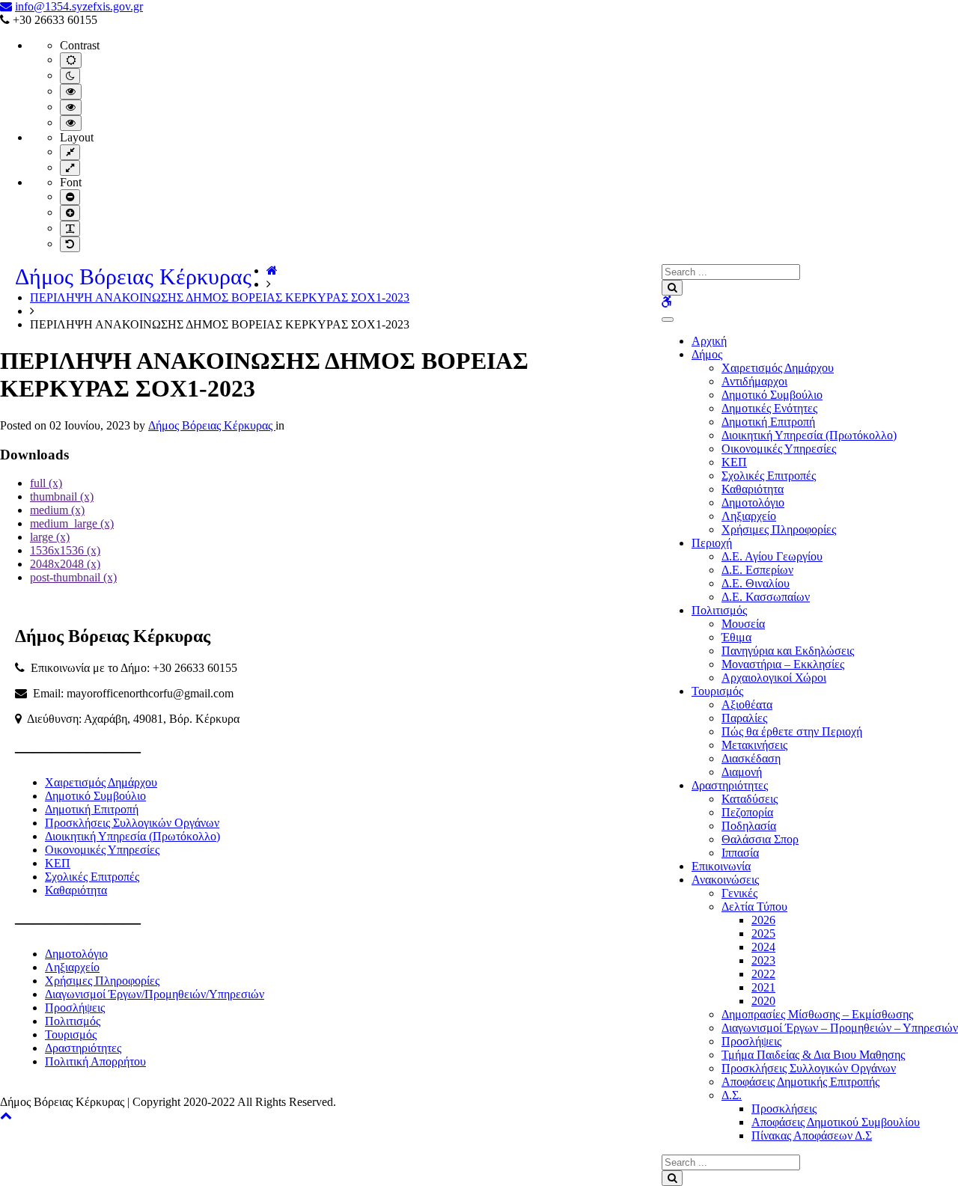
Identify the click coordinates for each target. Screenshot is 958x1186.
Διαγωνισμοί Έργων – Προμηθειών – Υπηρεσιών (839, 1027)
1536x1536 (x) (65, 550)
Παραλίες (744, 718)
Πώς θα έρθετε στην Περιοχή (791, 731)
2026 (763, 920)
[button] (6, 1115)
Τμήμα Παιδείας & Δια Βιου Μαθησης (813, 1054)
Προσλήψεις (751, 1041)
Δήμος (707, 354)
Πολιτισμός (719, 610)
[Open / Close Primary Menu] (668, 319)
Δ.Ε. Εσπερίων (757, 569)
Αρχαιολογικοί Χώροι (773, 677)
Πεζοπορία (747, 812)
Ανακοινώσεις (725, 879)
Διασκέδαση (751, 758)
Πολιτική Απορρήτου (95, 1061)
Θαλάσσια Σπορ (760, 839)
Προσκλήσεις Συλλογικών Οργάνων (808, 1068)
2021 (763, 987)
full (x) (46, 483)
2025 (763, 933)
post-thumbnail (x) (73, 577)
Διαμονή (741, 771)
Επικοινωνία (721, 866)
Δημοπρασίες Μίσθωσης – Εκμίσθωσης (817, 1014)
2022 (763, 974)
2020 (763, 1000)
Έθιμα (736, 637)
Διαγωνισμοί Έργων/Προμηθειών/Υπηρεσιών (154, 994)
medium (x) (57, 510)
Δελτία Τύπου (754, 906)
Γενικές (739, 893)
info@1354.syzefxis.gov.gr (79, 6)
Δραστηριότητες (730, 785)
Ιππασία (740, 852)
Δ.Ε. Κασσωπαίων (765, 596)
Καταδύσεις (749, 798)
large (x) (50, 537)
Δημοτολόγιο (752, 502)
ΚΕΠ (734, 462)
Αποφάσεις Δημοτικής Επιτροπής (800, 1081)
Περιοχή (712, 543)
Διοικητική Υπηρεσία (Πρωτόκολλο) (809, 435)
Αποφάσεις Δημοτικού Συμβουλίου (835, 1122)
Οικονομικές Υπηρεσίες (778, 448)
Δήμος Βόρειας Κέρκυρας (133, 276)
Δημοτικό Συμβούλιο (772, 394)
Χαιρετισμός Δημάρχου (777, 367)
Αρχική (709, 340)
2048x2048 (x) (65, 563)
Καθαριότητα (752, 489)
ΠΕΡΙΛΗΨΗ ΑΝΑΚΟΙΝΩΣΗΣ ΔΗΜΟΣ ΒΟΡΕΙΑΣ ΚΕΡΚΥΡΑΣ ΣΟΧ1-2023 (219, 297)
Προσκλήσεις (784, 1108)
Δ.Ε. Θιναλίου (755, 583)
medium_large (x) (72, 523)
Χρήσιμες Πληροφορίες (778, 529)
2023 (763, 960)
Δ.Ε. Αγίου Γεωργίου (772, 556)
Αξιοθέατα (746, 704)
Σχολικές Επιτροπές (768, 475)
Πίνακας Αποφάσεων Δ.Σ (811, 1135)
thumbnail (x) (62, 496)
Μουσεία (743, 623)
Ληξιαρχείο (748, 516)
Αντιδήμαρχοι (754, 381)
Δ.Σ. (731, 1095)
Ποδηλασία (748, 825)
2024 (763, 947)
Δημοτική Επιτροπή (768, 421)
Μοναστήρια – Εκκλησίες (782, 664)
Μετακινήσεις (754, 745)
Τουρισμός (717, 691)
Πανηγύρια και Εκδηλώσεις (787, 650)
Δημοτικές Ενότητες (769, 408)
